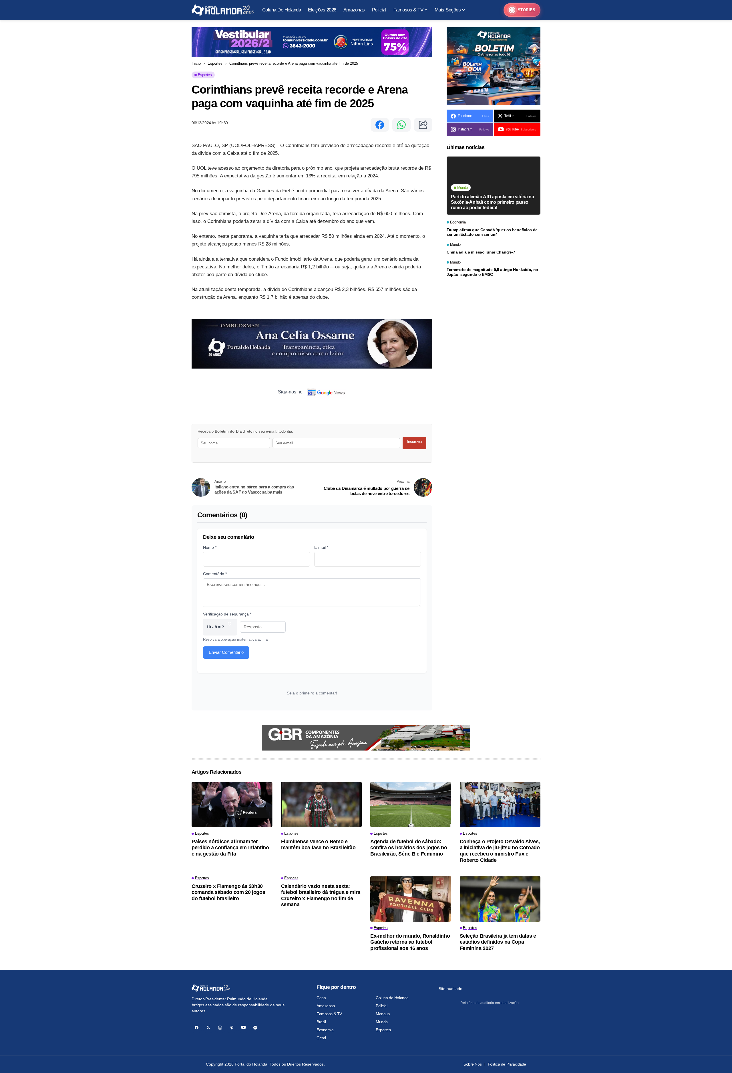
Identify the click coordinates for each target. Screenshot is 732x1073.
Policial (381, 1005)
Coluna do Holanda (392, 997)
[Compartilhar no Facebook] (380, 125)
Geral (321, 1038)
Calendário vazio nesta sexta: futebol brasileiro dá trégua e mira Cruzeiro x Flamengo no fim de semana (320, 895)
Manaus (382, 1013)
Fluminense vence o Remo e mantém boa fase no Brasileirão (318, 845)
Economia (325, 1030)
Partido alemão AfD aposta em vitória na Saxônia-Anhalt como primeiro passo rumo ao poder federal (492, 202)
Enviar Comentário (226, 652)
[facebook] (197, 1028)
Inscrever (414, 442)
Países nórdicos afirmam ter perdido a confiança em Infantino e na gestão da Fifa (230, 848)
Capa (321, 997)
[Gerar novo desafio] (230, 627)
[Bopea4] (223, 10)
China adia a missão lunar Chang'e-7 (481, 252)
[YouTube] (243, 1028)
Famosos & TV (329, 1013)
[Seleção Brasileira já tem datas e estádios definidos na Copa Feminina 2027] (500, 899)
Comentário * (215, 573)
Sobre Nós (473, 1064)
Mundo (382, 1021)
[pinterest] (232, 1028)
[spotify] (255, 1028)
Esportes (215, 63)
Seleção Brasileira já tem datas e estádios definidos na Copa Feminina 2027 (498, 942)
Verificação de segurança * (227, 614)
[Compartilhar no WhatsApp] (401, 125)
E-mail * (321, 547)
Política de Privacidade (507, 1064)
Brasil (321, 1021)
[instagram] (220, 1028)
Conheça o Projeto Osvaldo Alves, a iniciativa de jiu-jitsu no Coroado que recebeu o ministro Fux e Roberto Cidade (500, 851)
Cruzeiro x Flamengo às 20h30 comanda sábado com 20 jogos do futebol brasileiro (228, 892)
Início (196, 63)
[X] (208, 1028)
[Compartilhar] (423, 125)
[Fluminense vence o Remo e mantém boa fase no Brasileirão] (321, 804)
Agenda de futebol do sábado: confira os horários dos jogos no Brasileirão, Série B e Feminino (408, 848)
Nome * (209, 547)
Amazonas (326, 1005)
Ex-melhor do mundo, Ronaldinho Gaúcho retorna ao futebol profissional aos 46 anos (410, 942)
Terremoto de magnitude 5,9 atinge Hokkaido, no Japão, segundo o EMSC (492, 272)
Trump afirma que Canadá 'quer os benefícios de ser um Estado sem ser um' (492, 232)
